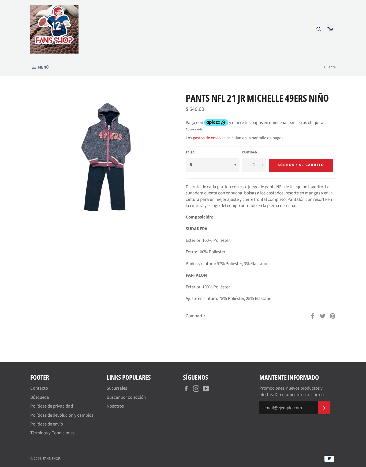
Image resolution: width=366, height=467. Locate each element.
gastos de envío (207, 138)
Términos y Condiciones (52, 433)
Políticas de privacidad (51, 406)
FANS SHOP (51, 458)
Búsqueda (39, 397)
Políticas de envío (46, 424)
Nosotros (115, 406)
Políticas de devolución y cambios (61, 415)
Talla (190, 152)
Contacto (39, 388)
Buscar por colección (126, 397)
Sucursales (117, 388)
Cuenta (330, 67)
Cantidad (249, 152)
